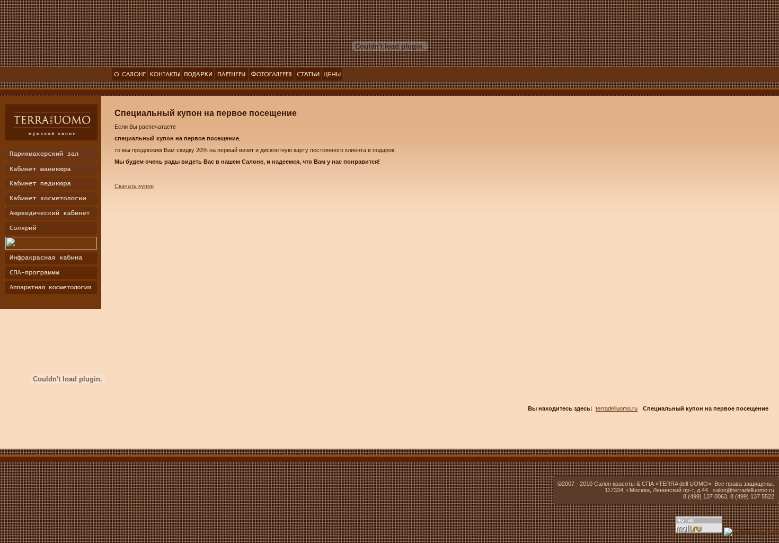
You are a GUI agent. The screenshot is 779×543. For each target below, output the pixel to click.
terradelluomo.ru (617, 408)
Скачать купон (134, 186)
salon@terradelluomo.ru (743, 490)
